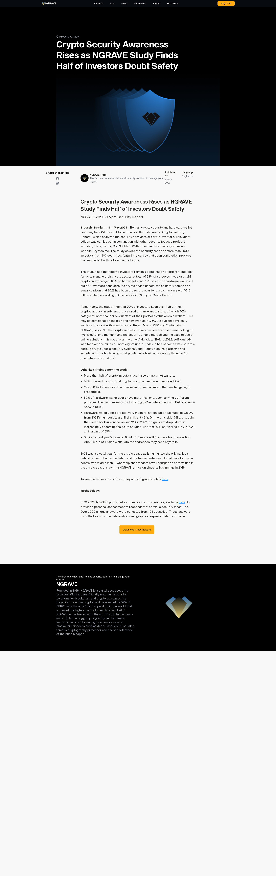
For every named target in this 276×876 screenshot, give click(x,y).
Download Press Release (137, 529)
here (165, 479)
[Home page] (48, 3)
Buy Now (226, 3)
